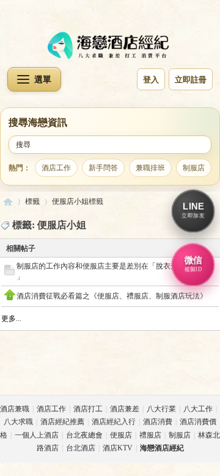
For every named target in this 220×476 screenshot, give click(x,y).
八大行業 (161, 409)
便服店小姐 (70, 201)
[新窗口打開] (9, 273)
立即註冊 (191, 79)
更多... (11, 318)
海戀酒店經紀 (8, 202)
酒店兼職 (14, 409)
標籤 (32, 201)
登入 (151, 79)
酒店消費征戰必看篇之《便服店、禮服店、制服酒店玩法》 (111, 296)
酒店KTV (118, 448)
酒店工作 (56, 167)
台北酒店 (80, 448)
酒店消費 (157, 421)
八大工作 (198, 409)
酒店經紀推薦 (62, 421)
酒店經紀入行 (114, 421)
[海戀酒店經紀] (110, 45)
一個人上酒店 (37, 435)
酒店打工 (88, 409)
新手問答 (103, 167)
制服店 (194, 167)
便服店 (121, 435)
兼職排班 (150, 167)
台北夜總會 (84, 435)
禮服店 (150, 435)
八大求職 (18, 421)
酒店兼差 (124, 409)
